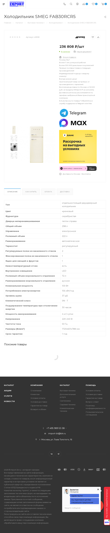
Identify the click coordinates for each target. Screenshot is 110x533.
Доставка (65, 192)
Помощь (91, 385)
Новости (9, 401)
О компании (36, 390)
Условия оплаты (38, 398)
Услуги (8, 396)
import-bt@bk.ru (57, 433)
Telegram (58, 454)
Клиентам (35, 394)
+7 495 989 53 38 (56, 428)
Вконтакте (51, 454)
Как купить (30, 192)
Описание (12, 192)
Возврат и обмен (38, 409)
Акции (7, 390)
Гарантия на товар (39, 406)
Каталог (9, 385)
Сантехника (65, 401)
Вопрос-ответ (92, 402)
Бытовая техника (67, 390)
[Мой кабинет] (77, 4)
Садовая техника (67, 404)
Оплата (48, 192)
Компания (37, 385)
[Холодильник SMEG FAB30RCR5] (36, 144)
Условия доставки (39, 402)
